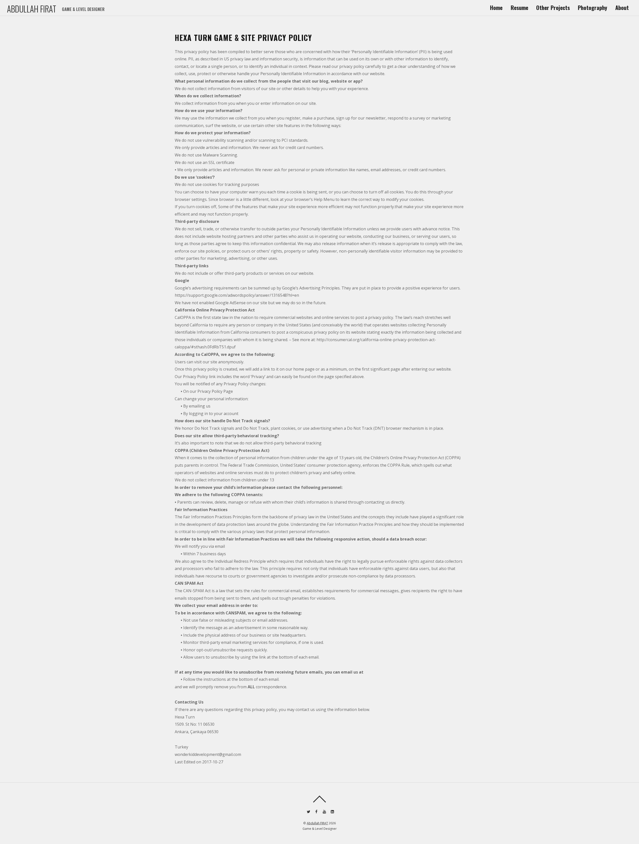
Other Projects (553, 7)
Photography (592, 7)
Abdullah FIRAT (317, 823)
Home (496, 7)
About (622, 7)
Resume (519, 7)
